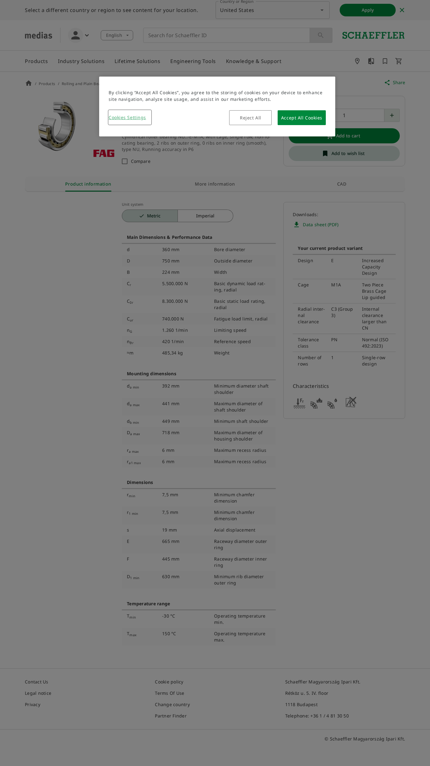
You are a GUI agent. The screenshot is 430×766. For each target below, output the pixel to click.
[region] (217, 106)
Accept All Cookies (301, 118)
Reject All (250, 118)
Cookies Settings (127, 117)
